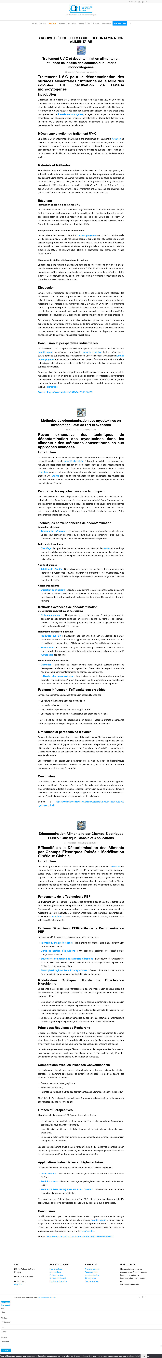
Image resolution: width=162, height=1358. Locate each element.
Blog (83, 72)
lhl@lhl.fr (18, 1284)
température (58, 916)
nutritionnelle (47, 654)
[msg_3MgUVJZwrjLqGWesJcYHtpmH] (81, 825)
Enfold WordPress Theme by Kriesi (46, 1297)
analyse (55, 475)
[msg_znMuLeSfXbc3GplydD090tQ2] (81, 412)
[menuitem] (35, 23)
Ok (144, 1356)
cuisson (106, 548)
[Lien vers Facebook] (146, 1)
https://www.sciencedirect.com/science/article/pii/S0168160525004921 (80, 1236)
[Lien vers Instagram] (142, 1)
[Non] (148, 1356)
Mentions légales (92, 1275)
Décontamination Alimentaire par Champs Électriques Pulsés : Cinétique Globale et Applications (81, 835)
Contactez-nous (91, 1272)
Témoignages (90, 1278)
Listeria (62, 114)
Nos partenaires (91, 1281)
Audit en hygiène (56, 1275)
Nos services (55, 1272)
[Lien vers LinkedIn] (139, 1)
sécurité (116, 866)
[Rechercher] (129, 23)
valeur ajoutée (87, 1230)
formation (116, 138)
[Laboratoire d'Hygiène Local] (81, 11)
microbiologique (45, 352)
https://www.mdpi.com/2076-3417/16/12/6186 (69, 392)
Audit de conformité (58, 1278)
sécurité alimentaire (92, 352)
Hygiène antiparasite (58, 1281)
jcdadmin (93, 72)
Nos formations (56, 1268)
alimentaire (52, 386)
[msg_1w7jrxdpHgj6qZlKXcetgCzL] (81, 50)
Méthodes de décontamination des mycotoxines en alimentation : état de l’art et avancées (81, 422)
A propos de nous (92, 1268)
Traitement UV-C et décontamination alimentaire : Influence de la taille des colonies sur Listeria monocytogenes (81, 62)
